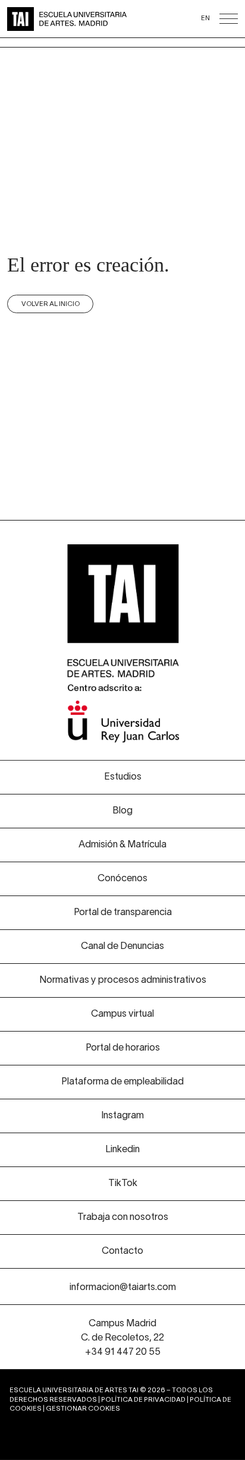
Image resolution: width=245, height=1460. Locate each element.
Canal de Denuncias (122, 946)
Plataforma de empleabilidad (122, 1082)
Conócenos (122, 879)
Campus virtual (122, 1014)
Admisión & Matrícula (122, 845)
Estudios (123, 777)
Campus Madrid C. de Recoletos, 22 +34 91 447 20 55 (122, 1338)
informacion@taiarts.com (123, 1288)
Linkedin (122, 1150)
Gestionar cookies (83, 1409)
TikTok (122, 1184)
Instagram (122, 1116)
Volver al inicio (50, 304)
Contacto (122, 1251)
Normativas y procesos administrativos (122, 980)
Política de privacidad (143, 1400)
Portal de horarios (123, 1048)
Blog (122, 811)
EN (205, 18)
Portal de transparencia (123, 913)
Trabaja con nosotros (122, 1217)
